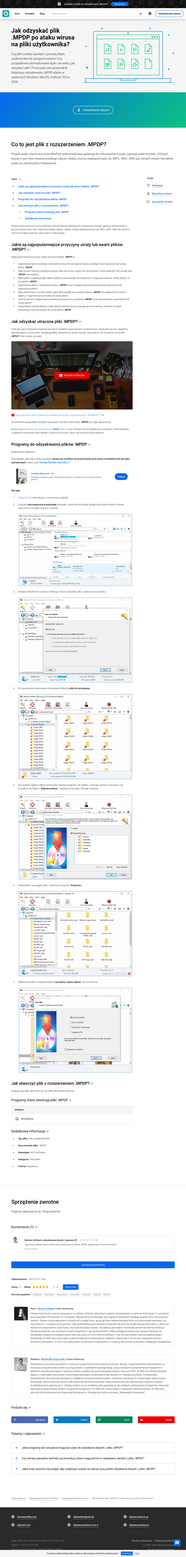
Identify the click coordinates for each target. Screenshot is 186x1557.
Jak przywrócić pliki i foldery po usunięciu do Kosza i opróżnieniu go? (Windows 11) (58, 415)
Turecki (97, 1294)
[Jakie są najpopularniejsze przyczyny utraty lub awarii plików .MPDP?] (27, 250)
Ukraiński (75, 1294)
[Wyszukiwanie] (141, 13)
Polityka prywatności (165, 1540)
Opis (137, 1553)
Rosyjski (87, 1294)
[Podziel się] (29, 1407)
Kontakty (29, 13)
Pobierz (121, 476)
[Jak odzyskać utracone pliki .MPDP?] (79, 322)
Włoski (106, 1294)
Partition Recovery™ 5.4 (42, 473)
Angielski (37, 1294)
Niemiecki (49, 1294)
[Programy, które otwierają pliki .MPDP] (69, 1100)
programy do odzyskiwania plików (45, 429)
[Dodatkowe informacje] (47, 1131)
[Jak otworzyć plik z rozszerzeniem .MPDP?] (91, 1084)
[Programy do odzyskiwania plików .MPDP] (88, 445)
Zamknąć (126, 1553)
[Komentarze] (35, 1227)
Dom (17, 13)
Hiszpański (62, 1294)
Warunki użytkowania (141, 1540)
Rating (27, 1287)
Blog (42, 13)
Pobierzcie (23, 497)
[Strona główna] (5, 13)
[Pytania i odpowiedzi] (43, 1434)
